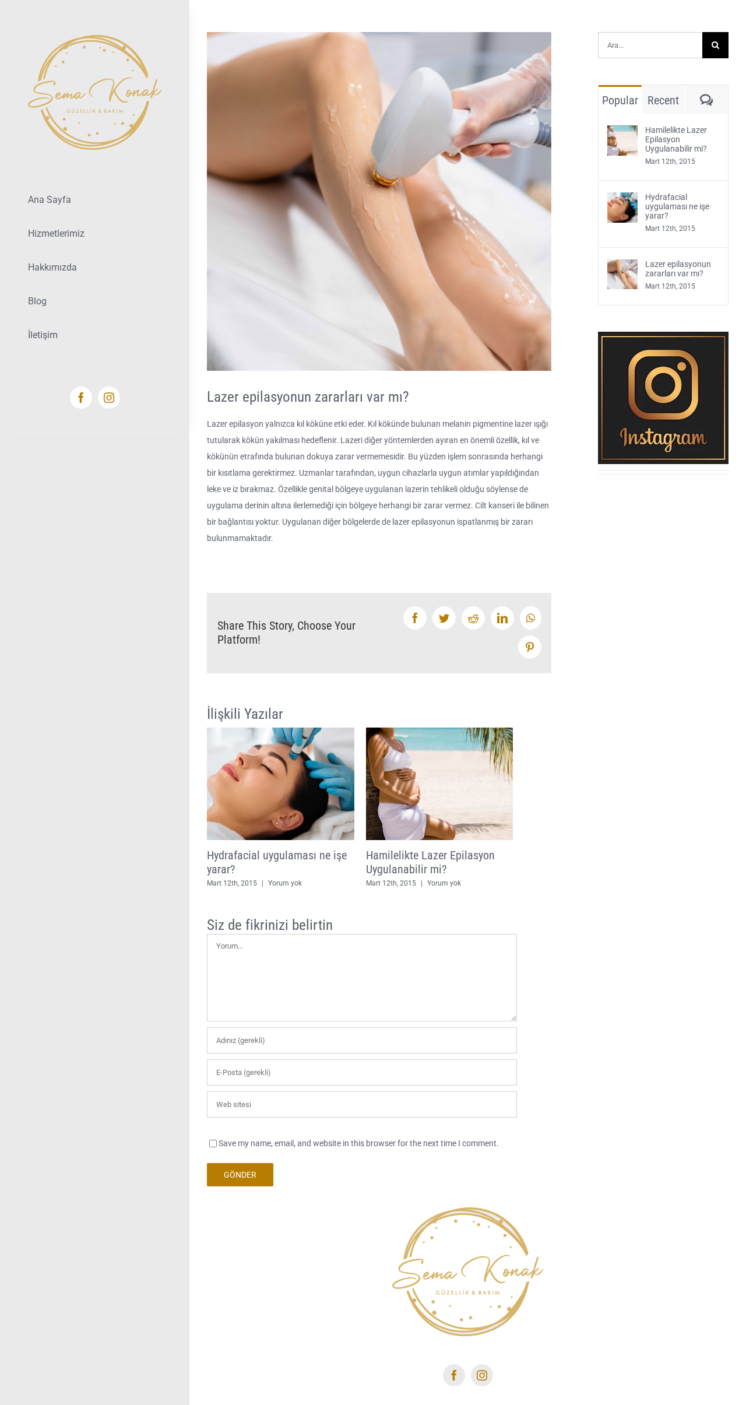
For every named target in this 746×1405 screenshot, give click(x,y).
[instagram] (109, 398)
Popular (620, 100)
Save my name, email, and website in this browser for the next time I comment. (359, 1143)
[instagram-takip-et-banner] (663, 335)
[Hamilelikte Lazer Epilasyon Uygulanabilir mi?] (622, 133)
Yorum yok (285, 883)
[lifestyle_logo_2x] (94, 39)
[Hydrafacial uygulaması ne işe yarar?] (622, 200)
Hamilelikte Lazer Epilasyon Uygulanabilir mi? (430, 862)
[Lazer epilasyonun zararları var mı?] (622, 267)
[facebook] (81, 398)
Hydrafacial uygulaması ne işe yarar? (677, 206)
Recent (663, 100)
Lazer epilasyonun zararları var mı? (678, 268)
